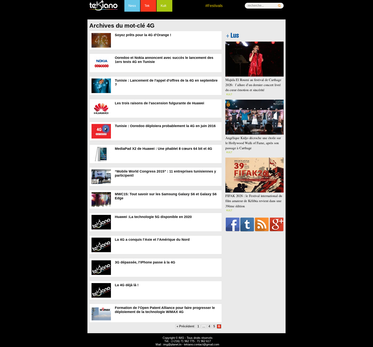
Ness (132, 6)
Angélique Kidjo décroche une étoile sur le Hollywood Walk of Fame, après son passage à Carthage (253, 142)
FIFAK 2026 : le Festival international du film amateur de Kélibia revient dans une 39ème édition (253, 200)
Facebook (232, 224)
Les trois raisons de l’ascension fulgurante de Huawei (159, 103)
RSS (261, 224)
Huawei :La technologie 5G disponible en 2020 (153, 217)
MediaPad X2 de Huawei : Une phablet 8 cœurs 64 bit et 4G (163, 149)
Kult (163, 6)
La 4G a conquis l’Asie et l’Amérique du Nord (152, 240)
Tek (147, 6)
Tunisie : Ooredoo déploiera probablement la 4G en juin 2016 (165, 126)
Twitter (247, 224)
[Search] (279, 5)
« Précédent (185, 326)
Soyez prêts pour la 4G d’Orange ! (143, 35)
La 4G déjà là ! (127, 285)
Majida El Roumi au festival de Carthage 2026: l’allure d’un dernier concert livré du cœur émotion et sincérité (253, 84)
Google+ (277, 224)
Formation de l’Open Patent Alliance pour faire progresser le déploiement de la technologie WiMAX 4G (165, 310)
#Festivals (214, 5)
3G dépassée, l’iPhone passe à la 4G (145, 262)
